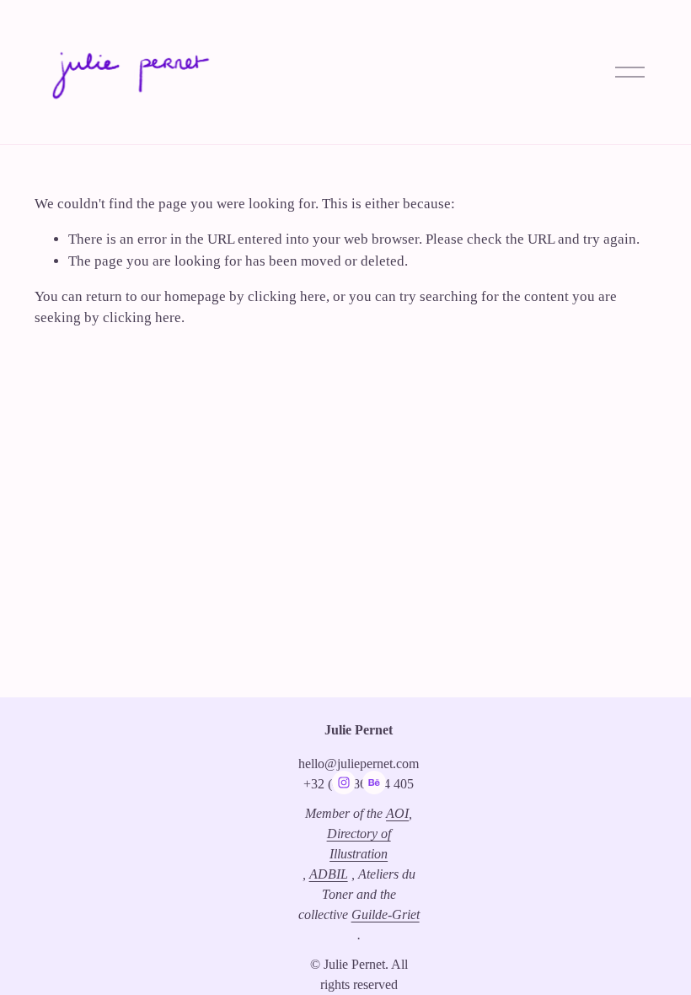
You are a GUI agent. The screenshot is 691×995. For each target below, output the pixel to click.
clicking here (287, 296)
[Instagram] (344, 782)
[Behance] (374, 782)
